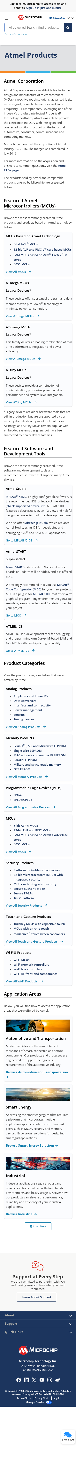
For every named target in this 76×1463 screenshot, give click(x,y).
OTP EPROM (22, 769)
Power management (28, 710)
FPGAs (18, 795)
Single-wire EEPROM (28, 750)
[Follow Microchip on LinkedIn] (26, 1381)
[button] (36, 1297)
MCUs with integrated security (35, 884)
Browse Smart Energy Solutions (30, 1145)
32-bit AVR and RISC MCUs (32, 830)
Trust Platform (24, 898)
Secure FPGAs (23, 893)
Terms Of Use (24, 1398)
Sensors (19, 715)
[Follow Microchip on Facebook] (18, 1381)
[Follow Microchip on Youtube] (41, 1380)
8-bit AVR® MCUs (26, 826)
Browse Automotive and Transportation (37, 1072)
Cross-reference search (17, 34)
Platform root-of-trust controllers (37, 870)
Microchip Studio (36, 523)
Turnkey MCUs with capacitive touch (39, 924)
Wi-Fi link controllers (28, 969)
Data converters (25, 701)
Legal (56, 1398)
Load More (39, 1226)
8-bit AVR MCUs (26, 244)
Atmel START (15, 567)
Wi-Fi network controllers (31, 964)
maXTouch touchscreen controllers (39, 934)
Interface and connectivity (32, 705)
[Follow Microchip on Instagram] (49, 1381)
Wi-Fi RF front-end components (35, 974)
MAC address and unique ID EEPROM (40, 755)
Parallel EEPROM (25, 760)
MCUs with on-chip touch (31, 928)
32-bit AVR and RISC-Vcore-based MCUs (43, 249)
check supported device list (26, 506)
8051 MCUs (22, 264)
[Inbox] (72, 18)
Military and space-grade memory (37, 764)
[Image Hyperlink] (29, 19)
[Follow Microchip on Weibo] (57, 1381)
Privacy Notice (42, 1398)
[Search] (68, 27)
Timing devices (24, 719)
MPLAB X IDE (16, 497)
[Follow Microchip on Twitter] (34, 1381)
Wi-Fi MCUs (21, 960)
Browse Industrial (20, 1214)
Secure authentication (29, 889)
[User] (59, 18)
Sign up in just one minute (44, 8)
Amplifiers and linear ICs (31, 696)
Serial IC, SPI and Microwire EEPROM (40, 746)
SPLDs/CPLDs (23, 800)
